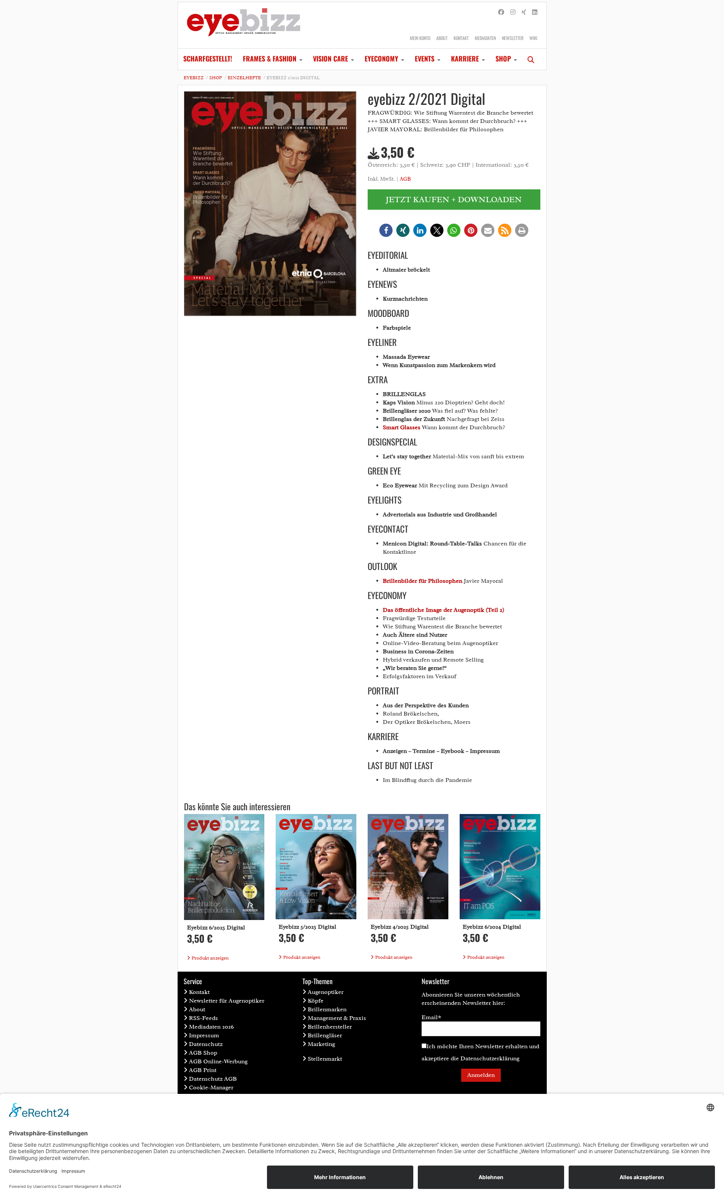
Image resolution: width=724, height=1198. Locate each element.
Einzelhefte (244, 78)
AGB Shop (203, 1053)
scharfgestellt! (207, 58)
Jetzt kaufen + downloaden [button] (454, 199)
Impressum (204, 1035)
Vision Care (330, 58)
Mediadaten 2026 (211, 1027)
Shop (503, 58)
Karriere (465, 58)
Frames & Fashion (269, 58)
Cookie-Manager (211, 1087)
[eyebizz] (243, 25)
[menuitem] (208, 59)
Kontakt (461, 38)
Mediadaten (485, 38)
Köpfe (316, 1000)
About (442, 38)
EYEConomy (381, 58)
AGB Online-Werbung (218, 1061)
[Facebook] (501, 12)
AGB (405, 179)
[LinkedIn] (534, 12)
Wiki (533, 38)
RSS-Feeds (203, 1018)
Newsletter (512, 38)
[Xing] (524, 12)
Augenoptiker (326, 992)
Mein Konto (420, 38)
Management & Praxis (337, 1018)
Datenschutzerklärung (490, 1058)
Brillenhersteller (330, 1027)
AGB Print (202, 1070)
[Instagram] (512, 12)
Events (424, 58)
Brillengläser (325, 1035)
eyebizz (194, 78)
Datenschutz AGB (213, 1079)
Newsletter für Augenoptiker (226, 1000)
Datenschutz (205, 1044)
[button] (386, 230)
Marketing (321, 1044)
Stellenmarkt (325, 1059)
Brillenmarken (327, 1009)
